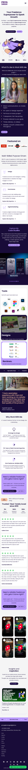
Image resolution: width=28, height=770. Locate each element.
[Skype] (17, 764)
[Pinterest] (17, 761)
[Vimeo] (24, 761)
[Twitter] (7, 761)
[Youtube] (20, 761)
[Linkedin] (14, 761)
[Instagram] (10, 764)
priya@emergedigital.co (8, 725)
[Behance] (14, 764)
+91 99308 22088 (5, 728)
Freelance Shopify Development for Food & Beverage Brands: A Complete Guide (14, 704)
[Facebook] (3, 761)
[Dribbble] (10, 761)
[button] (25, 3)
